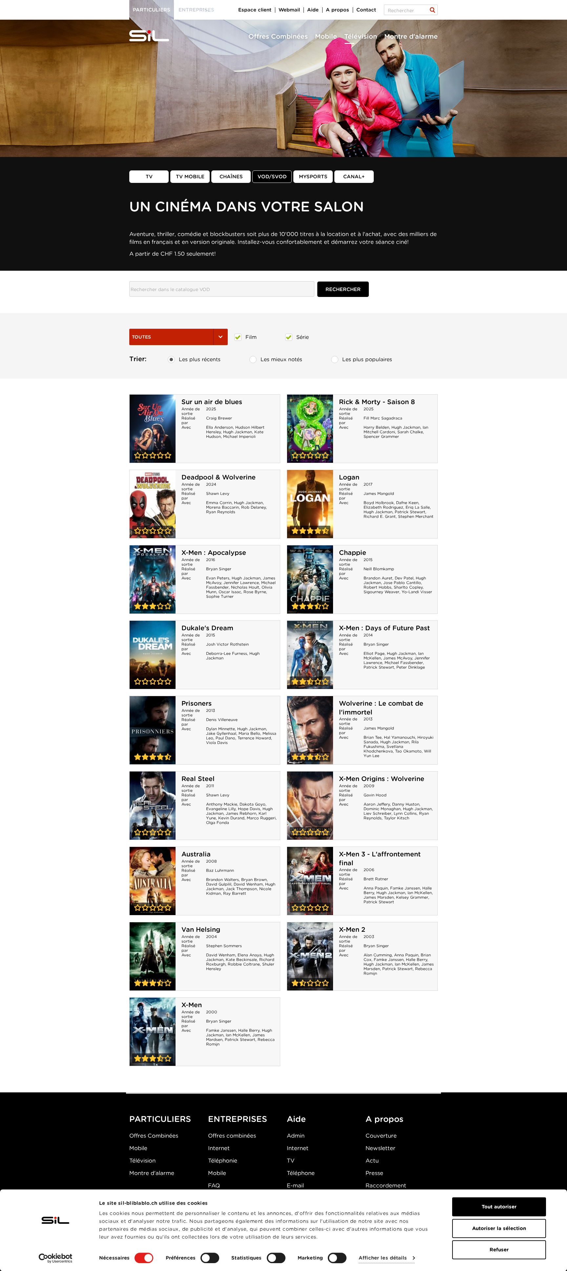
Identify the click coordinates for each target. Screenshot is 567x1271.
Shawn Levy (217, 493)
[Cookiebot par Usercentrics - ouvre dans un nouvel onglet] (55, 1258)
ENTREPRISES (237, 1119)
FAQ (214, 1185)
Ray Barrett (234, 893)
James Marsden (379, 897)
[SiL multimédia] (156, 36)
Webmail (289, 10)
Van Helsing (200, 929)
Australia (196, 854)
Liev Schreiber (377, 813)
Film (251, 337)
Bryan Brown (254, 879)
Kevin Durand (231, 817)
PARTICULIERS (160, 1119)
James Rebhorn (241, 813)
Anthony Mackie (221, 804)
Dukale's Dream (207, 628)
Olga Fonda (217, 822)
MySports (313, 177)
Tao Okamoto (408, 751)
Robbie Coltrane (244, 964)
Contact (366, 10)
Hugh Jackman (237, 431)
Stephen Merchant (415, 516)
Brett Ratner (376, 878)
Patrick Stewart (410, 511)
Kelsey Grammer (412, 897)
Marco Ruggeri (261, 817)
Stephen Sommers (224, 945)
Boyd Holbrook (379, 502)
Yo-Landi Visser (417, 591)
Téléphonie (222, 1160)
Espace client (254, 10)
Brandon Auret (378, 578)
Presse (374, 1173)
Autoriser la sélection (499, 1228)
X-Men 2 (352, 929)
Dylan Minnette (220, 728)
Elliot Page (374, 653)
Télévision (360, 36)
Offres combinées (232, 1135)
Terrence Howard (254, 737)
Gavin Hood (375, 794)
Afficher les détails (383, 1258)
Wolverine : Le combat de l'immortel (310, 730)
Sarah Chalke (410, 431)
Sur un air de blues (211, 402)
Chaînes (231, 177)
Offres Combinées (278, 36)
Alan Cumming (378, 954)
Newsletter (380, 1148)
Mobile (326, 36)
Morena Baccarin (222, 507)
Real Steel (198, 779)
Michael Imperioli (239, 436)
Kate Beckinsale (241, 959)
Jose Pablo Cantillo (402, 582)
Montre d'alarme (411, 36)
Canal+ (354, 177)
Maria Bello (249, 733)
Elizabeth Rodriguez (383, 507)
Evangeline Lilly (221, 808)
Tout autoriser (499, 1207)
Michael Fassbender (404, 662)
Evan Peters (217, 578)
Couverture (381, 1135)
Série (302, 337)
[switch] (209, 1258)
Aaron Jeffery (377, 804)
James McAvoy (397, 657)
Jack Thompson (241, 888)
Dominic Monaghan (382, 808)
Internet (219, 1148)
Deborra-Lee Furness (226, 653)
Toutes (141, 337)
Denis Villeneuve (222, 719)
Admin (295, 1135)
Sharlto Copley (408, 587)
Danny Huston (405, 804)
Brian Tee (373, 737)
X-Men (191, 1005)
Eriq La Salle (418, 507)
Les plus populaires (367, 359)
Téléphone (301, 1173)
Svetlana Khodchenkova (383, 748)
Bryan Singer (218, 568)
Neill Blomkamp (379, 568)
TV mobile (190, 177)
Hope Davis (249, 808)
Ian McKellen (420, 892)
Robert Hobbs (377, 587)
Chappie (352, 553)
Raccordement (386, 1185)
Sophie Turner (220, 596)
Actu (372, 1160)
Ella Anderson (219, 427)
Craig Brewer (219, 418)
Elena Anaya (250, 954)
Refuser (499, 1250)
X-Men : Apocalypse (213, 553)
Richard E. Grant (380, 516)
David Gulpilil (218, 884)
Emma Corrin (219, 502)
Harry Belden (376, 427)
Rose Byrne (254, 591)
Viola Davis (217, 742)
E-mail (295, 1185)
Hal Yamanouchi (399, 737)
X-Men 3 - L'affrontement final (310, 881)
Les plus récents (199, 359)
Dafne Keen (407, 502)
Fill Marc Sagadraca (383, 418)
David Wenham (248, 884)
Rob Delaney (253, 507)
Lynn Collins (405, 813)
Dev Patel (404, 578)
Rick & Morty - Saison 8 (377, 402)
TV (149, 177)
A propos (337, 10)
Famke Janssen (405, 888)
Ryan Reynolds (220, 511)
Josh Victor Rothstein (227, 644)
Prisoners (196, 703)
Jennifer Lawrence (241, 582)
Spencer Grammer (381, 436)
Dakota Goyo (252, 804)
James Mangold (379, 493)
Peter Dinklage (410, 667)
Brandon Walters (222, 879)
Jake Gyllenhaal (221, 733)
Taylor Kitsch (396, 817)
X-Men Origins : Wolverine (381, 779)
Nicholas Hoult (245, 587)
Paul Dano (225, 737)
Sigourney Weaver (381, 591)
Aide (313, 10)
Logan (349, 477)
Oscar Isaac (230, 591)
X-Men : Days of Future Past (384, 628)
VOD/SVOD (272, 177)
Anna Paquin (376, 888)
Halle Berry (416, 959)
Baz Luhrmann (220, 870)
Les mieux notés (281, 359)
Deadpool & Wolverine (218, 477)
